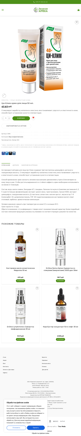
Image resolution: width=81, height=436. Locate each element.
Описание (5, 165)
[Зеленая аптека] (41, 10)
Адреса (5, 372)
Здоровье (44, 360)
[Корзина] (79, 10)
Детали (16, 165)
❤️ (33, 118)
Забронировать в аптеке (16, 126)
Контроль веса (46, 363)
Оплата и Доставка (8, 369)
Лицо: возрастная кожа (20, 100)
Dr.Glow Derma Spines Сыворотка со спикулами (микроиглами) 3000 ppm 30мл (60, 269)
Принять (36, 428)
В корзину (21, 118)
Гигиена (44, 366)
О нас (4, 357)
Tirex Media (61, 426)
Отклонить (16, 428)
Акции (4, 360)
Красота (4, 100)
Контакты (6, 366)
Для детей (45, 369)
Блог (4, 363)
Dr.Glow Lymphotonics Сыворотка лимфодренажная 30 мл (20, 328)
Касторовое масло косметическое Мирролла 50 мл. (20, 269)
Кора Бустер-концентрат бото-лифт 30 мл (60, 327)
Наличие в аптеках (29, 165)
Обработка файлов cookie (40, 433)
